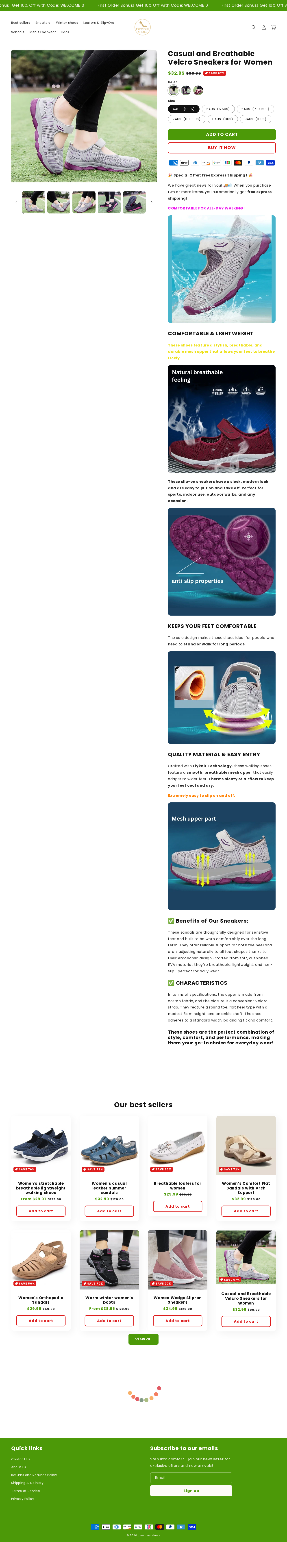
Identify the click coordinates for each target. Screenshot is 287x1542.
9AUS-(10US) (256, 119)
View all (143, 1339)
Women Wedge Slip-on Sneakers (178, 1300)
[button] (254, 27)
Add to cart (41, 1211)
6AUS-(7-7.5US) (255, 109)
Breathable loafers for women (177, 1186)
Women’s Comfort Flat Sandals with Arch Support (246, 1188)
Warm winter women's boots (109, 1300)
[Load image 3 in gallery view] (83, 202)
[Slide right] (152, 202)
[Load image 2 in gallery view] (58, 202)
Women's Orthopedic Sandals (40, 1300)
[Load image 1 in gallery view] (33, 202)
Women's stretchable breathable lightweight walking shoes (41, 1188)
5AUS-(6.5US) (218, 109)
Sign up (191, 1490)
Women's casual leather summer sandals (109, 1188)
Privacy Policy (22, 1498)
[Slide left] (16, 202)
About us (18, 1467)
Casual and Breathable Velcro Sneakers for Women (246, 1298)
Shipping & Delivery (27, 1483)
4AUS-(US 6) (184, 109)
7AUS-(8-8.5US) (187, 119)
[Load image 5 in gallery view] (134, 202)
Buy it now (222, 148)
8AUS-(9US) (222, 119)
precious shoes (149, 1535)
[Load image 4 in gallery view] (109, 202)
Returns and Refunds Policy (34, 1475)
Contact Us (20, 1459)
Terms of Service (25, 1491)
